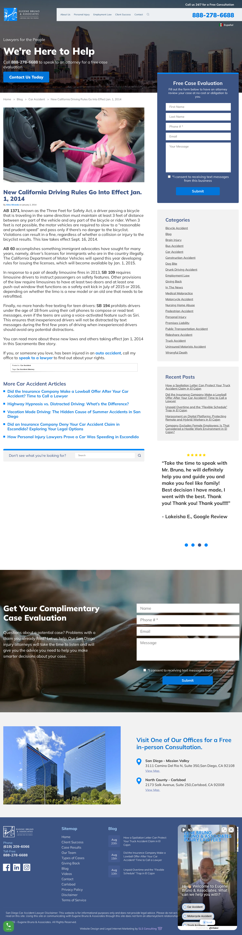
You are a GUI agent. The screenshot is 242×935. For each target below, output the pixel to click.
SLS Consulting (147, 928)
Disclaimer (70, 895)
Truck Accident (175, 341)
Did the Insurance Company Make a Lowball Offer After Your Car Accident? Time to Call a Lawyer (67, 393)
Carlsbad (68, 884)
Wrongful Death (176, 352)
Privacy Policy (72, 889)
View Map (152, 771)
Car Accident (36, 99)
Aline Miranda (12, 204)
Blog (20, 99)
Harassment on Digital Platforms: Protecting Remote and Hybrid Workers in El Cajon (195, 417)
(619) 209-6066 (16, 846)
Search (148, 14)
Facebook (6, 867)
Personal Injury (82, 14)
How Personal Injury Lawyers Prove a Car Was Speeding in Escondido (73, 436)
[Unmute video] (183, 829)
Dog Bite (171, 264)
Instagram (26, 867)
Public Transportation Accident (186, 329)
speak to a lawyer (36, 357)
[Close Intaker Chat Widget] (231, 829)
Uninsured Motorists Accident (185, 346)
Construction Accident (180, 258)
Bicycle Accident (176, 228)
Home (7, 99)
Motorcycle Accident (179, 299)
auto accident (108, 352)
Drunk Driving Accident (181, 269)
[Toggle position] (224, 829)
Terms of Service (74, 900)
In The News (174, 287)
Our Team (69, 853)
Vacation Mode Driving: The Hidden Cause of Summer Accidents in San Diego (73, 414)
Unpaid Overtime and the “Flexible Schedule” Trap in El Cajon (196, 408)
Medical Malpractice (179, 293)
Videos (67, 874)
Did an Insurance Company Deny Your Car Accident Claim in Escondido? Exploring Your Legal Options (63, 426)
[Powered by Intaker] (214, 928)
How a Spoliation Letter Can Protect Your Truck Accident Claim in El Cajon (197, 386)
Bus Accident (174, 246)
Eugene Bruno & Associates (21, 14)
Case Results (71, 847)
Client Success (123, 14)
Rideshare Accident (178, 335)
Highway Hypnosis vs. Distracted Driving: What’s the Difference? (68, 403)
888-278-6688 (213, 15)
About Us (65, 14)
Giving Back (173, 281)
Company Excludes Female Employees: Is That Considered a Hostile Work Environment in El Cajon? (197, 429)
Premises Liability (177, 323)
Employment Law (102, 14)
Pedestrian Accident (179, 311)
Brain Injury (173, 240)
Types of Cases (73, 858)
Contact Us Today (26, 77)
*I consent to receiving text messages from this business (200, 179)
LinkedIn (16, 867)
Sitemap (69, 828)
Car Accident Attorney (25, 369)
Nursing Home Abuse (180, 305)
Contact (138, 14)
